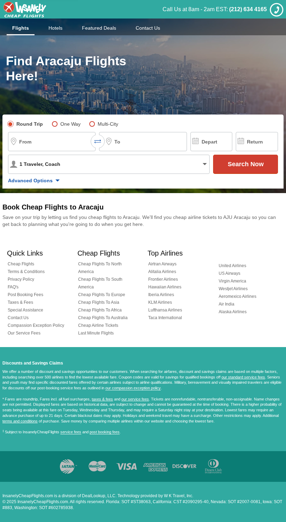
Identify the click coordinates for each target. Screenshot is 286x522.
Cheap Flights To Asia (98, 302)
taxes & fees (102, 399)
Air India (226, 304)
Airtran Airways (162, 264)
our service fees (135, 399)
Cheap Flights (21, 264)
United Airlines (232, 265)
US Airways (229, 273)
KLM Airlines (160, 302)
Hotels (55, 28)
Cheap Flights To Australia (103, 317)
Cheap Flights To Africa (100, 310)
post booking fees (105, 432)
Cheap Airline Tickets (98, 325)
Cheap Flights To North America (100, 268)
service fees (70, 432)
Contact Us (148, 28)
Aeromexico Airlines (237, 296)
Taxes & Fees (20, 302)
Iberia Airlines (161, 294)
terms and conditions (20, 421)
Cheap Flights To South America (100, 283)
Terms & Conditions (26, 271)
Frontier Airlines (163, 279)
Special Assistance (25, 310)
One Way (70, 124)
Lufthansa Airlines (165, 310)
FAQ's (13, 287)
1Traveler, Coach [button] (40, 164)
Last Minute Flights (96, 333)
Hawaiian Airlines (164, 287)
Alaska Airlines (233, 311)
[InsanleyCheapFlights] (40, 9)
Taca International (165, 317)
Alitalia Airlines (162, 271)
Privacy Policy (21, 279)
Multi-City (108, 124)
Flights (20, 28)
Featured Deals (99, 28)
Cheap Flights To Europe (101, 294)
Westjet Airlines (233, 288)
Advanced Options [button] (30, 180)
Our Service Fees (24, 333)
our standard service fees (243, 377)
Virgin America (232, 281)
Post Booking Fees (25, 294)
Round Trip (29, 124)
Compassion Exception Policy (36, 325)
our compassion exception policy (133, 388)
